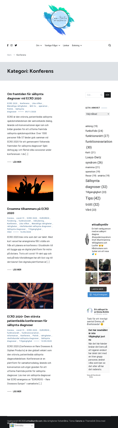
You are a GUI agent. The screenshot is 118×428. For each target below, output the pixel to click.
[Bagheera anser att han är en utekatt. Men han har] (91, 278)
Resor (90, 175)
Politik (10, 109)
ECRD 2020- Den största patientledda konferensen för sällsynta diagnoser (27, 321)
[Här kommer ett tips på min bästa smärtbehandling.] (105, 265)
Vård (9, 232)
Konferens (24, 103)
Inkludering (39, 221)
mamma (92, 167)
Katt (90, 152)
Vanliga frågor (51, 45)
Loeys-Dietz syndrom (94, 160)
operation (43, 106)
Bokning (75, 45)
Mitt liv (33, 106)
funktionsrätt (25, 221)
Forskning (11, 221)
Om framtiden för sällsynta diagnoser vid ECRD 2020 (25, 96)
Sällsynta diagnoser (16, 229)
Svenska (18, 425)
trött (92, 205)
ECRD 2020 (12, 103)
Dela (91, 377)
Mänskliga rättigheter (17, 106)
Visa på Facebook (93, 375)
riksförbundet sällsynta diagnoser (35, 226)
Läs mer (17, 162)
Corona (10, 218)
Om (37, 45)
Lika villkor (37, 103)
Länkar (66, 45)
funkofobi (94, 130)
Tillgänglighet (34, 229)
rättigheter (12, 226)
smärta (104, 175)
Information (12, 336)
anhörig (91, 126)
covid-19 (20, 218)
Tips (92, 198)
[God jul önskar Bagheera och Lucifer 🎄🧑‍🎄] (105, 278)
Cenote (78, 421)
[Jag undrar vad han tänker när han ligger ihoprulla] (91, 265)
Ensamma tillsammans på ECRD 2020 (28, 211)
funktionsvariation (30, 333)
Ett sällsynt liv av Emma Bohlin (101, 310)
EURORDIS (44, 218)
